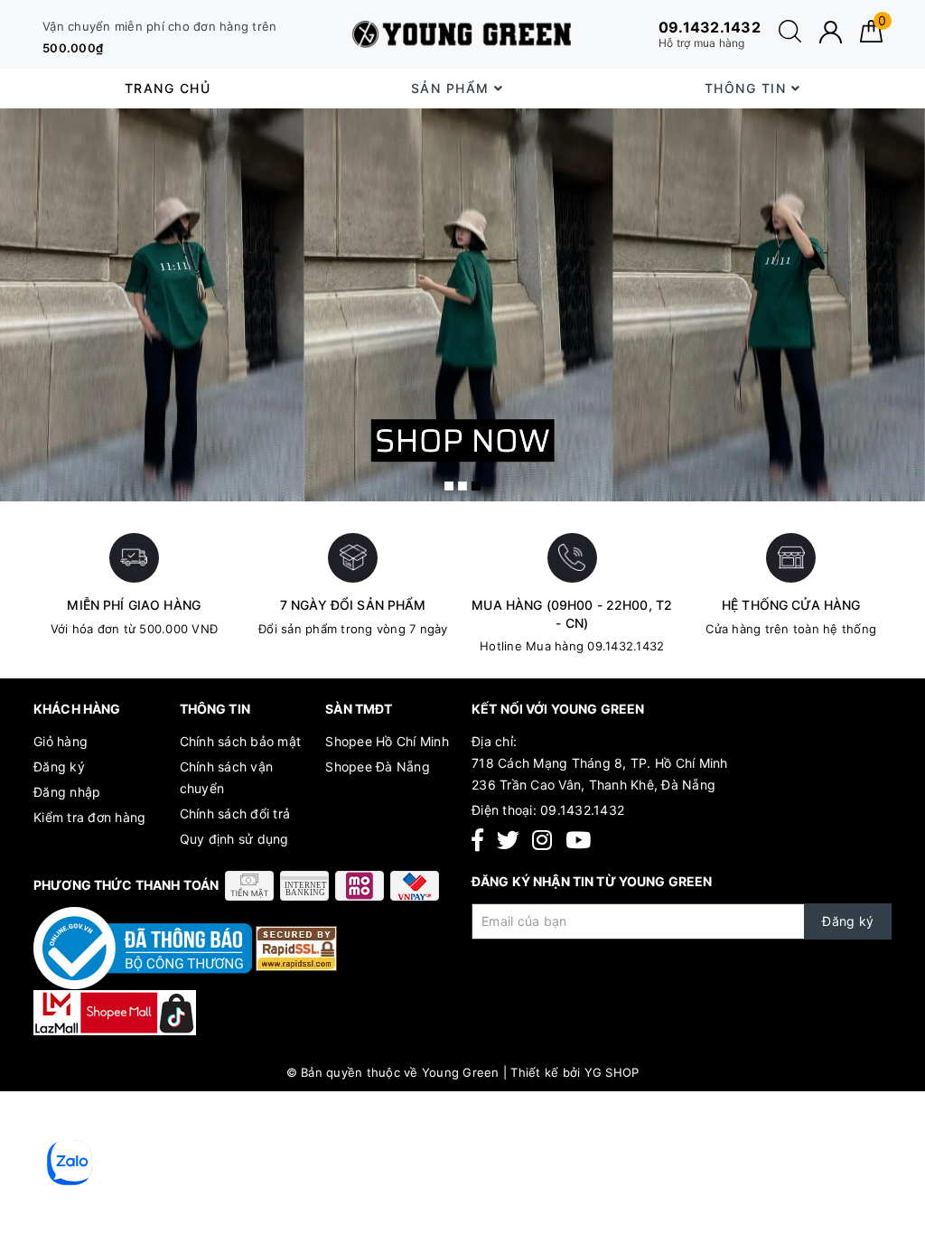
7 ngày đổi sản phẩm (353, 604)
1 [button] (448, 486)
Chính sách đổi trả (235, 813)
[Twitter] (508, 840)
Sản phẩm (453, 88)
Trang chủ (168, 88)
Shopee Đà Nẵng (377, 766)
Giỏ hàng (60, 741)
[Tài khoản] (830, 32)
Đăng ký (59, 766)
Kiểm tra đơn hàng (89, 817)
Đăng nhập (66, 791)
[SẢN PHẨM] (462, 304)
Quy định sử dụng (234, 838)
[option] (462, 304)
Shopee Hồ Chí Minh (387, 741)
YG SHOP (612, 1072)
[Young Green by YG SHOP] (463, 34)
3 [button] (476, 486)
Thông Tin (748, 88)
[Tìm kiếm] (790, 37)
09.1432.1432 (582, 810)
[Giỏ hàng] (871, 37)
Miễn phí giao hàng (134, 604)
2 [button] (462, 486)
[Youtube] (578, 840)
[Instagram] (542, 840)
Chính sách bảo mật (241, 741)
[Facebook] (477, 840)
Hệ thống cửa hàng (791, 604)
